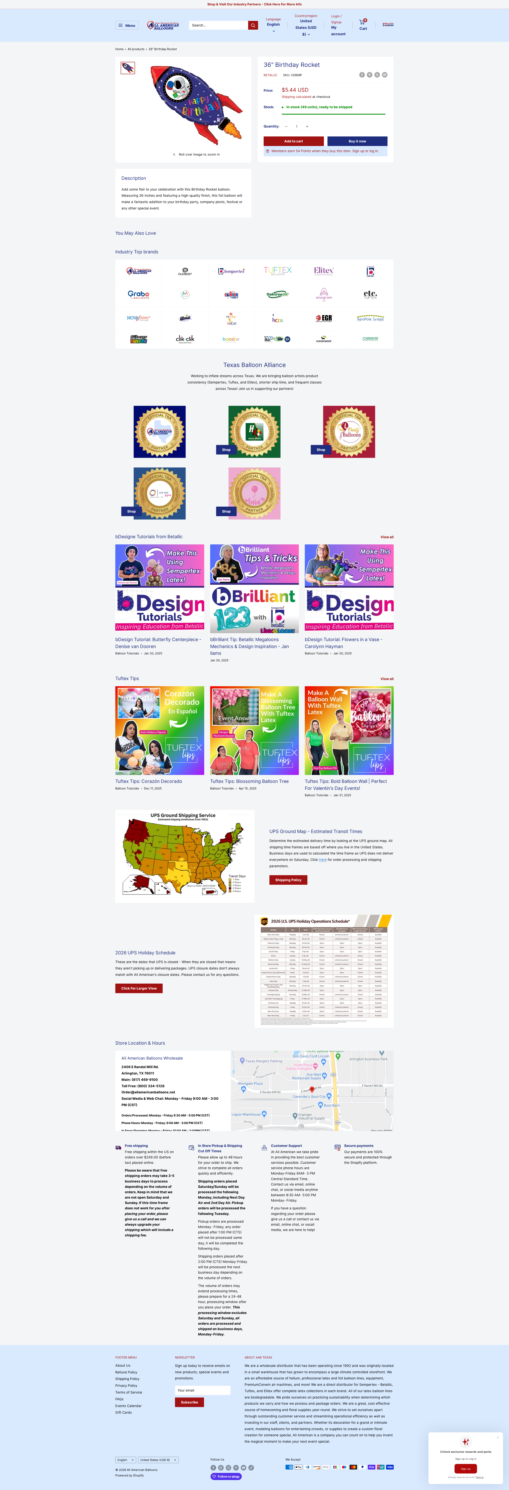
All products (136, 49)
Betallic (270, 75)
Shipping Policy (288, 880)
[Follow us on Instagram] (228, 1468)
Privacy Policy (126, 1386)
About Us (122, 1365)
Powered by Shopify (129, 1475)
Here (323, 860)
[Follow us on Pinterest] (236, 1468)
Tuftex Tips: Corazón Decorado (148, 781)
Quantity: (271, 126)
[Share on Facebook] (362, 75)
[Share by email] (385, 75)
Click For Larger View (139, 988)
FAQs (119, 1399)
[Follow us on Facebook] (213, 1468)
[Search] (253, 25)
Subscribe (189, 1402)
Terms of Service (128, 1392)
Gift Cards (123, 1412)
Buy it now (357, 141)
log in (373, 151)
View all (387, 537)
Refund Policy (126, 1372)
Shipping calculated (296, 97)
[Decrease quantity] (286, 126)
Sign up (358, 151)
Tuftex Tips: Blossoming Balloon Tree (249, 781)
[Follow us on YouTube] (243, 1468)
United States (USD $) (155, 1460)
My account (338, 30)
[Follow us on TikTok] (251, 1468)
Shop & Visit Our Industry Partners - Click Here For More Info (254, 4)
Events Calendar (128, 1406)
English (122, 1460)
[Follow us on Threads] (221, 1468)
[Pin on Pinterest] (369, 75)
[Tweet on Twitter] (377, 75)
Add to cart (293, 141)
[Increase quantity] (307, 126)
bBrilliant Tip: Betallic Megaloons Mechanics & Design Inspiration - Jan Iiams (249, 646)
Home (119, 49)
